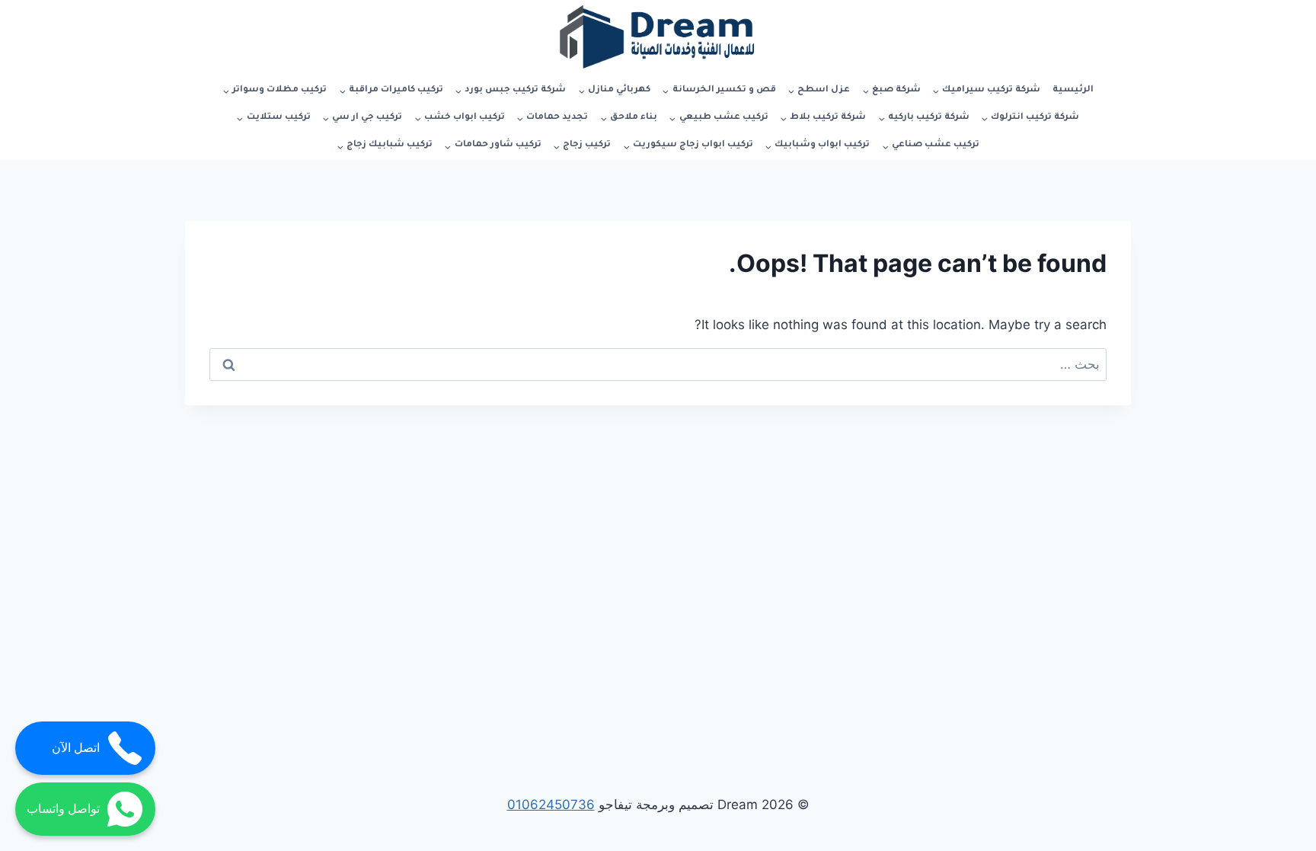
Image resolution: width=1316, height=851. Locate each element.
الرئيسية (1073, 90)
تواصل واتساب (63, 808)
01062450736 (551, 804)
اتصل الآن (76, 747)
